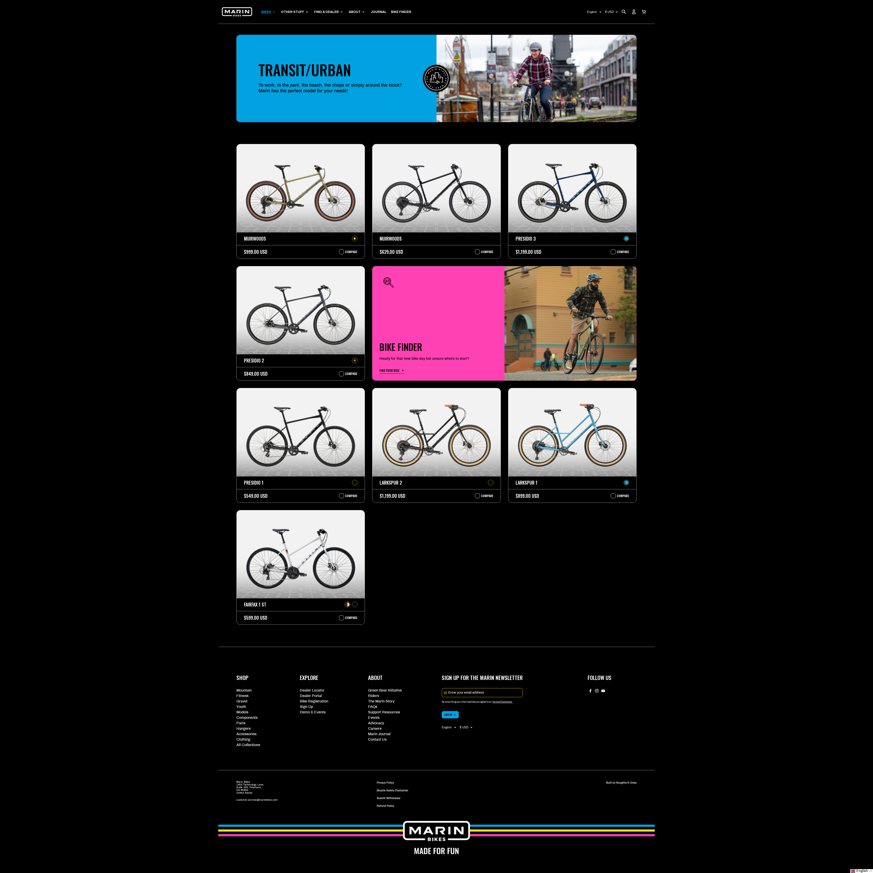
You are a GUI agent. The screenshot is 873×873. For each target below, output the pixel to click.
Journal (378, 12)
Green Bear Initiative (385, 690)
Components (247, 718)
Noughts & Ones (626, 782)
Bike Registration (314, 701)
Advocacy (376, 723)
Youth (241, 707)
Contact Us (377, 739)
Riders (373, 696)
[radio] (354, 238)
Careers (374, 728)
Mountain (244, 690)
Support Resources (384, 712)
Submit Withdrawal (388, 798)
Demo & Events (313, 712)
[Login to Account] (634, 12)
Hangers (243, 728)
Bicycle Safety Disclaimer (392, 790)
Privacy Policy (385, 782)
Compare (349, 251)
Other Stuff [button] (292, 12)
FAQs (372, 707)
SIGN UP (448, 714)
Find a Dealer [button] (326, 12)
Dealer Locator (312, 690)
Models (242, 712)
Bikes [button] (266, 12)
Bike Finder (401, 12)
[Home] (237, 11)
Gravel (241, 701)
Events (373, 718)
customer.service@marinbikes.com (257, 800)
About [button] (355, 12)
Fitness (242, 696)
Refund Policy (385, 806)
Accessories (246, 734)
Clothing (243, 739)
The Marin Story (381, 701)
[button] (644, 12)
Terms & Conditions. (502, 702)
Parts (240, 723)
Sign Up (306, 707)
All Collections (248, 745)
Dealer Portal (311, 696)
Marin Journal (379, 734)
